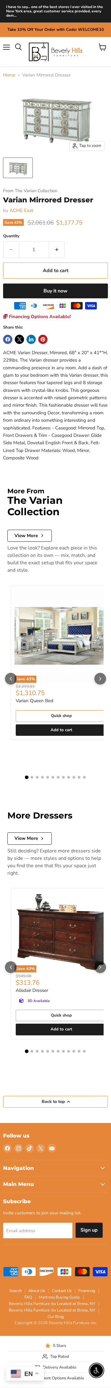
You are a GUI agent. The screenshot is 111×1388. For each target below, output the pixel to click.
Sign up (89, 1230)
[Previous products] (11, 679)
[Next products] (100, 679)
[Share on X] (19, 339)
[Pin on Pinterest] (42, 339)
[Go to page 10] (73, 777)
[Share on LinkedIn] (31, 339)
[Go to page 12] (84, 777)
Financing (86, 1291)
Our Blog (55, 1317)
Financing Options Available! (39, 316)
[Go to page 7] (58, 777)
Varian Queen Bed (34, 701)
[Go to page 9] (68, 777)
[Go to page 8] (63, 777)
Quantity (11, 236)
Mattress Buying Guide (59, 1297)
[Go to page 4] (42, 777)
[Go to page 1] (27, 777)
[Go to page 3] (37, 777)
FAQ (28, 1297)
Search (15, 1291)
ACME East (21, 210)
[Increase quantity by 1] (57, 250)
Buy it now (55, 291)
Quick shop (61, 716)
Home (9, 75)
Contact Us (62, 1291)
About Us (36, 1291)
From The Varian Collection (30, 190)
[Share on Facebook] (7, 339)
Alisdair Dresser (32, 990)
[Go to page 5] (47, 777)
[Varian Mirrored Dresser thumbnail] (17, 168)
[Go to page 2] (32, 777)
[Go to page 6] (52, 777)
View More (26, 535)
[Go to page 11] (79, 777)
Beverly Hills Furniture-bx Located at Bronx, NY (52, 1304)
